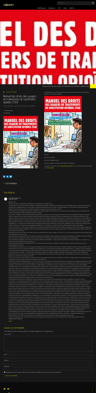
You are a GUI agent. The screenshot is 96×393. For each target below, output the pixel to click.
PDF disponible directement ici (66, 166)
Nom (6, 354)
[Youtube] (8, 389)
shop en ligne (50, 168)
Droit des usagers (23, 106)
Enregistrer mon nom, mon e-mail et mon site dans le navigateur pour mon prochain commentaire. (33, 372)
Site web (6, 366)
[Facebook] (4, 389)
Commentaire (8, 334)
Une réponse (6, 113)
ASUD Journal (42, 8)
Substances (51, 8)
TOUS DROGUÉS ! (31, 106)
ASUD (71, 8)
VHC (59, 8)
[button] (37, 109)
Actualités (15, 106)
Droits (65, 8)
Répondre (10, 321)
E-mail (6, 360)
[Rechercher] (93, 2)
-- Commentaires (8, 110)
